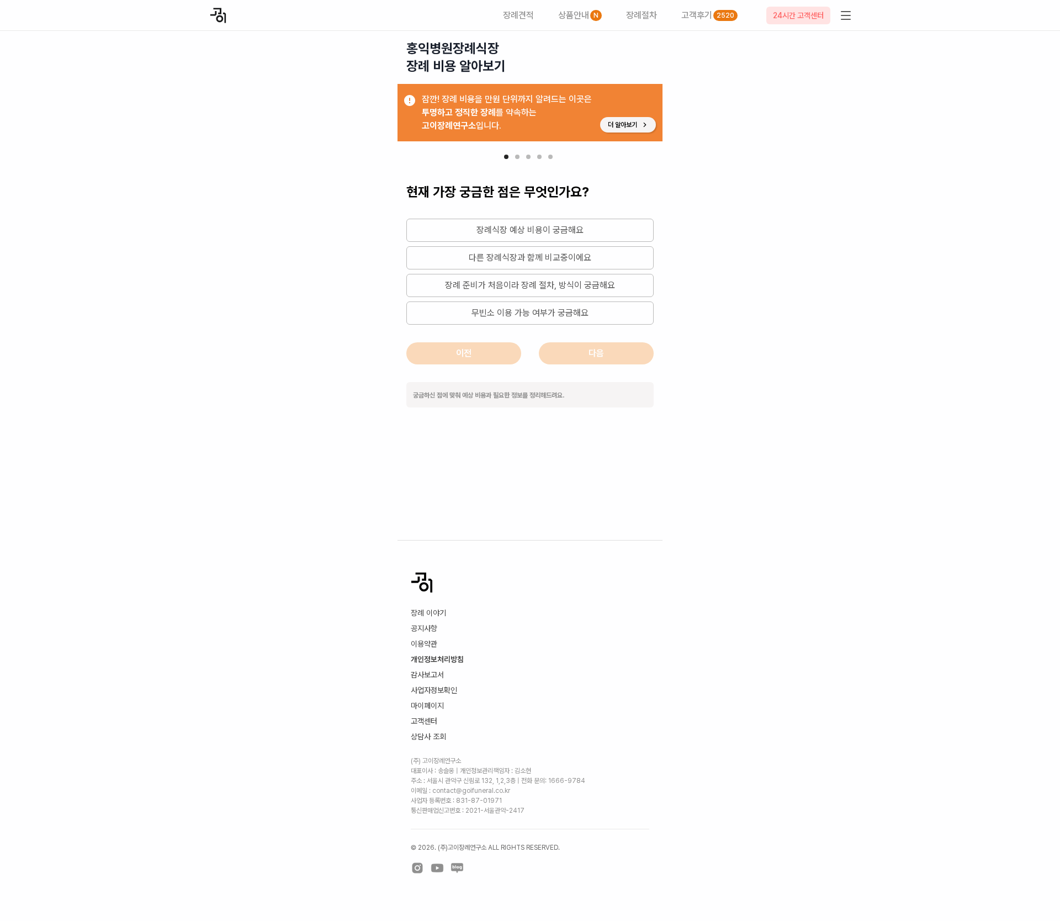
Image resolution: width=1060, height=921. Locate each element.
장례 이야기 (428, 612)
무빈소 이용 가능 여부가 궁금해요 (530, 313)
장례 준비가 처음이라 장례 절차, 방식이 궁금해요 (530, 285)
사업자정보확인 (434, 690)
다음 (596, 353)
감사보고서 (427, 674)
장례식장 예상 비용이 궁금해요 (530, 230)
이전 (463, 353)
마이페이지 (427, 705)
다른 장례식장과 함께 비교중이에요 (530, 257)
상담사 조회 (428, 736)
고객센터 (424, 721)
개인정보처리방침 (437, 659)
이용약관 (424, 643)
